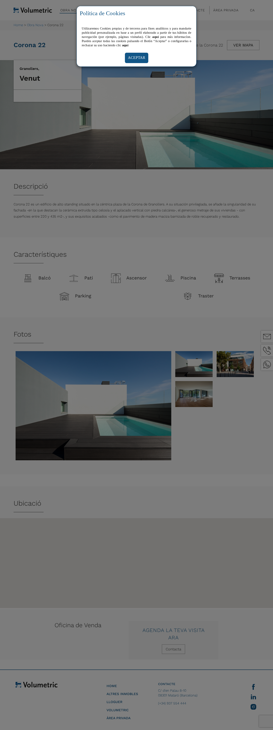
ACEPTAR (136, 57)
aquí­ (125, 45)
